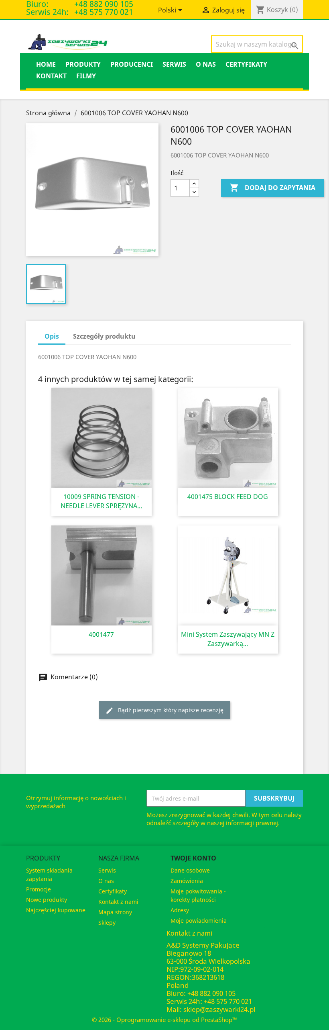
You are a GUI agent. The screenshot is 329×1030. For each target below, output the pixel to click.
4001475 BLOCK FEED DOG (227, 496)
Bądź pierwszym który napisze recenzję (164, 710)
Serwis (174, 64)
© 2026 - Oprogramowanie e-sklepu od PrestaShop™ (164, 1020)
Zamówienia (187, 881)
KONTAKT (51, 76)
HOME (46, 64)
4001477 (101, 634)
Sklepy (107, 922)
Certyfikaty (246, 64)
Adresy (180, 910)
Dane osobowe (190, 870)
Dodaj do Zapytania (272, 187)
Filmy (86, 76)
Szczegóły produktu (104, 336)
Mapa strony (115, 912)
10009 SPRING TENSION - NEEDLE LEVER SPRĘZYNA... (101, 501)
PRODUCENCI (131, 64)
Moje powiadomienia (199, 920)
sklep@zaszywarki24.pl (219, 1009)
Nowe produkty (46, 899)
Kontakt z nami (118, 901)
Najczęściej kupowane (55, 910)
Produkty (83, 64)
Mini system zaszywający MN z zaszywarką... (227, 639)
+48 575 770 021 (103, 11)
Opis (52, 336)
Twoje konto (193, 858)
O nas (206, 64)
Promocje (38, 889)
